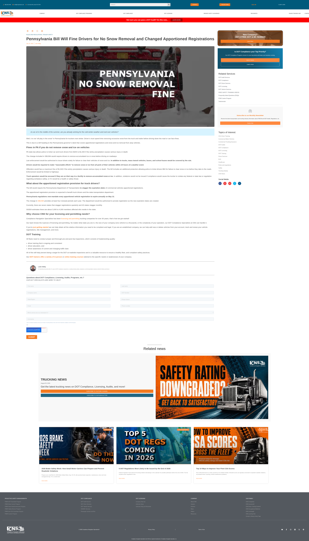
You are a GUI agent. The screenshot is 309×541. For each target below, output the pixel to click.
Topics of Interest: (227, 132)
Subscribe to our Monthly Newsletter (250, 115)
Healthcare (221, 162)
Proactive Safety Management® (16, 498)
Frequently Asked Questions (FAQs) (228, 95)
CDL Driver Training (224, 136)
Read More (44, 480)
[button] (27, 31)
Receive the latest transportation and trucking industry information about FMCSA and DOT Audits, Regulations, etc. (250, 118)
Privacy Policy (151, 529)
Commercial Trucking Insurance (227, 142)
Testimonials (222, 101)
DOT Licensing (222, 86)
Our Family (249, 498)
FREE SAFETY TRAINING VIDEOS (228, 92)
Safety (220, 168)
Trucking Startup (223, 171)
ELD (219, 159)
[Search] (168, 4)
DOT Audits (221, 144)
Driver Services (222, 156)
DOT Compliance (223, 80)
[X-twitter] (234, 183)
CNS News (221, 173)
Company (194, 498)
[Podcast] (303, 529)
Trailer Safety (48, 34)
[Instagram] (239, 183)
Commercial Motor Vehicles (226, 139)
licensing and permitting (70, 218)
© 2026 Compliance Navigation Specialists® (89, 529)
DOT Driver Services (224, 83)
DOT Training (222, 153)
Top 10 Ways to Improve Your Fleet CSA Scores (215, 469)
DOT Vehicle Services (224, 89)
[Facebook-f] (220, 183)
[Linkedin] (229, 183)
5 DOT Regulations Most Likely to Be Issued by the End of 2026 (144, 469)
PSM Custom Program (224, 98)
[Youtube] (225, 183)
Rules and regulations (34, 34)
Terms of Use (201, 529)
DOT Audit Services (224, 77)
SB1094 (41, 201)
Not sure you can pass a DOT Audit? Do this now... (147, 20)
